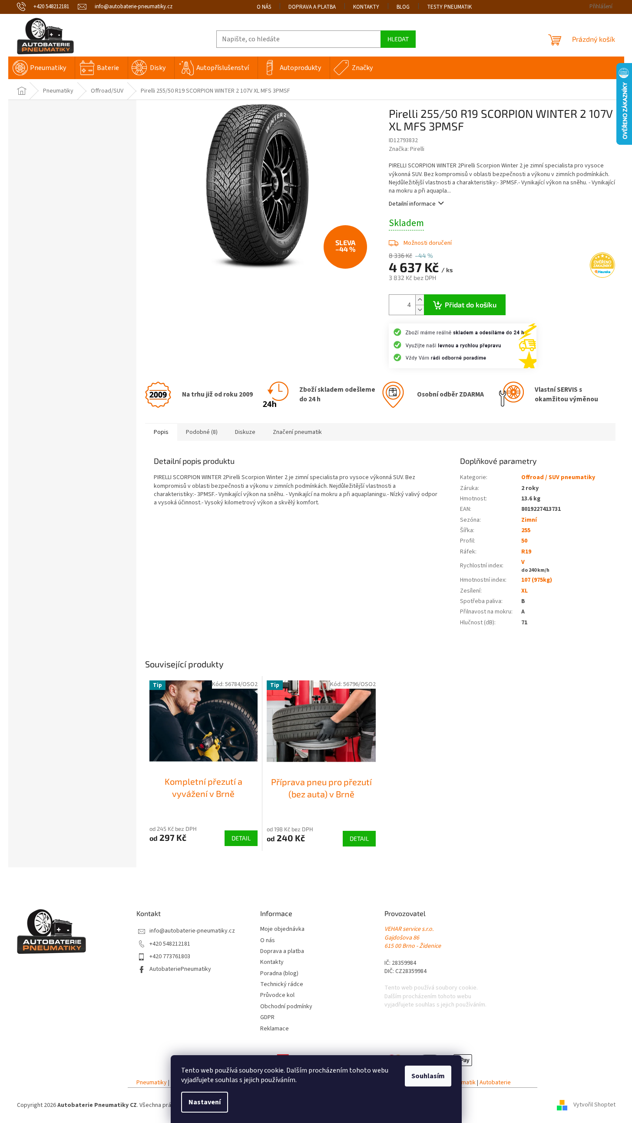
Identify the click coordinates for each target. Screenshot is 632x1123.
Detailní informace (412, 204)
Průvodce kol (277, 995)
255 (525, 530)
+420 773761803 (169, 957)
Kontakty (366, 7)
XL (524, 590)
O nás (264, 7)
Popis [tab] (161, 432)
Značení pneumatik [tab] (297, 432)
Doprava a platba (312, 7)
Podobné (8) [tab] (202, 432)
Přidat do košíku (470, 304)
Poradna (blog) (279, 974)
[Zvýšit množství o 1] (419, 300)
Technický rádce (281, 984)
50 (524, 541)
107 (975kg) (536, 580)
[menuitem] (41, 68)
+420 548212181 (169, 944)
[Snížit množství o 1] (419, 310)
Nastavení (205, 1102)
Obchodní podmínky (286, 1007)
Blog (403, 7)
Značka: (406, 149)
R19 (526, 551)
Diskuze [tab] (245, 432)
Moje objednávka (282, 929)
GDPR (267, 1017)
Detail (241, 838)
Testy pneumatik (449, 7)
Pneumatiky (151, 1083)
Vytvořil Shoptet (594, 1105)
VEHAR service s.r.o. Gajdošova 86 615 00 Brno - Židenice (412, 937)
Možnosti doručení (428, 243)
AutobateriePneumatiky (180, 969)
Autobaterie (495, 1083)
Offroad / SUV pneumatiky (558, 477)
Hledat (398, 39)
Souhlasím (428, 1076)
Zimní (529, 520)
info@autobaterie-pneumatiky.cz (192, 931)
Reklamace (274, 1029)
